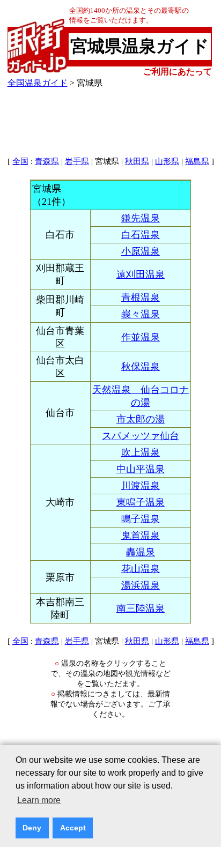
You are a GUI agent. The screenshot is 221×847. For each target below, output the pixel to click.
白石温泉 (140, 234)
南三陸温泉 (140, 608)
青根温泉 (140, 297)
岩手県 (77, 161)
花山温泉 (140, 568)
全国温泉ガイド (38, 82)
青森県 (47, 161)
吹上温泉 (140, 452)
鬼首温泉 (140, 535)
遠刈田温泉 (140, 274)
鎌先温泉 (140, 218)
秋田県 (137, 161)
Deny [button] (32, 827)
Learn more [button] (39, 800)
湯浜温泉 (140, 585)
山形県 (167, 161)
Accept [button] (73, 827)
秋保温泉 (140, 366)
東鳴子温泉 (140, 502)
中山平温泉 (140, 469)
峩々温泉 (140, 314)
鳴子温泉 (140, 519)
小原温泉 (140, 251)
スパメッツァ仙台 (140, 435)
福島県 (197, 161)
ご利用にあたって (177, 71)
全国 (20, 161)
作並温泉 (140, 337)
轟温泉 (140, 552)
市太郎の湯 (140, 419)
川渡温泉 (140, 485)
